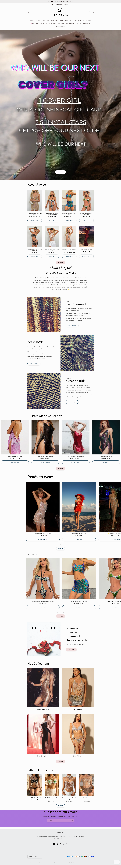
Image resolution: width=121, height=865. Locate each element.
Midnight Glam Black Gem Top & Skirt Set (35, 250)
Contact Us (81, 836)
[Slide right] (63, 544)
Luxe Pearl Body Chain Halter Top (52, 250)
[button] (29, 12)
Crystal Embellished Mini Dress (79, 533)
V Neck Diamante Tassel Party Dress (35, 214)
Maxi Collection (42, 756)
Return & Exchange (53, 836)
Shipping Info (63, 836)
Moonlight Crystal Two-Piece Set (69, 250)
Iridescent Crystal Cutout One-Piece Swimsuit (52, 214)
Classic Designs (42, 709)
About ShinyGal (43, 836)
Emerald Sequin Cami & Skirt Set (69, 214)
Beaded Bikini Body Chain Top (35, 797)
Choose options (34, 220)
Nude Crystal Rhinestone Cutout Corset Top (86, 798)
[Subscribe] (72, 820)
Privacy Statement (72, 836)
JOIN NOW (60, 172)
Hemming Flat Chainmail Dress (45, 456)
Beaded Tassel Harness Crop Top (51, 798)
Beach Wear (77, 756)
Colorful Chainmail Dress (106, 456)
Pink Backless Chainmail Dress (15, 456)
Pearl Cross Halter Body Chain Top (69, 798)
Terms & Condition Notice (60, 838)
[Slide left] (57, 544)
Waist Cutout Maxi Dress (86, 249)
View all (60, 262)
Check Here (71, 649)
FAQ (37, 836)
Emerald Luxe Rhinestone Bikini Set (86, 214)
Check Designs (72, 325)
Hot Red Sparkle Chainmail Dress (76, 456)
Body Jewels (77, 709)
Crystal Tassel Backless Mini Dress (43, 533)
